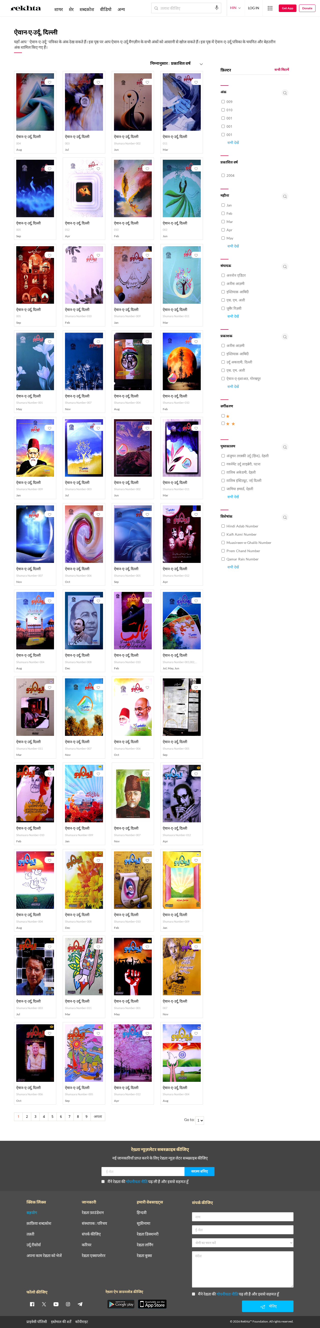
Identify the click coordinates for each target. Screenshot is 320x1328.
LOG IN (253, 8)
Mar (229, 222)
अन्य (121, 9)
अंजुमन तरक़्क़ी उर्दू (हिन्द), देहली (247, 456)
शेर (71, 9)
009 (229, 102)
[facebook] (32, 1304)
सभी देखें (233, 143)
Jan (229, 205)
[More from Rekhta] (270, 8)
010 (229, 110)
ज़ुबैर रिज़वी (234, 308)
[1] (228, 419)
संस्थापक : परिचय (94, 1223)
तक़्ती (30, 1234)
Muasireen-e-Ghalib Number (249, 543)
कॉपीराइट (81, 1322)
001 (229, 118)
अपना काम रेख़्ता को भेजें (44, 1256)
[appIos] (152, 1304)
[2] (231, 426)
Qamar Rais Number (242, 559)
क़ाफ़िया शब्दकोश (38, 1223)
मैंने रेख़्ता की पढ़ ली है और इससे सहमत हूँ (148, 1181)
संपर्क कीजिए (91, 1234)
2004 (230, 175)
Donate (307, 8)
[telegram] (80, 1304)
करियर (87, 1245)
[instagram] (68, 1304)
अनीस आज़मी (235, 284)
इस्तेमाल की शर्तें (61, 1322)
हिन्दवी (141, 1213)
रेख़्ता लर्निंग (145, 1245)
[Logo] (25, 9)
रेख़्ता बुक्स (144, 1256)
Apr (229, 230)
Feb (229, 213)
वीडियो (106, 9)
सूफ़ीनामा (143, 1223)
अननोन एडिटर (236, 275)
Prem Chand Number (243, 551)
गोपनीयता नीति (137, 1181)
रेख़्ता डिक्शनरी (147, 1234)
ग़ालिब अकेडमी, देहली (241, 472)
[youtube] (56, 1304)
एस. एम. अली (235, 300)
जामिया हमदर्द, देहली (239, 489)
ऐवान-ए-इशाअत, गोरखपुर (243, 379)
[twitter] (44, 1304)
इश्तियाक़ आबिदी (237, 292)
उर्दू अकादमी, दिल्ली (239, 362)
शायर (58, 9)
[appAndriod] (120, 1304)
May (229, 238)
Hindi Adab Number (242, 526)
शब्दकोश (87, 9)
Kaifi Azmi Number (241, 534)
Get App (287, 8)
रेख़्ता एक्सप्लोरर (94, 1256)
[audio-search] (217, 7)
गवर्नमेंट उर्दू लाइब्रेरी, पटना (243, 464)
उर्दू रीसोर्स (33, 1245)
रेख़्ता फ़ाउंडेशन (93, 1213)
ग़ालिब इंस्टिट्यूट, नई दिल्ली (244, 481)
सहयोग (31, 1213)
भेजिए (273, 1306)
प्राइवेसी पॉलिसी (36, 1322)
